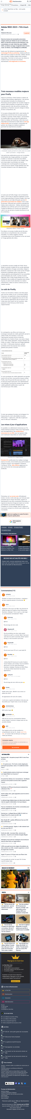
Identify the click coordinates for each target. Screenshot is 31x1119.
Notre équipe (4, 1095)
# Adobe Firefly (18, 527)
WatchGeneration (9, 1001)
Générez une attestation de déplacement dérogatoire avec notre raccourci (15, 1076)
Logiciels (26, 33)
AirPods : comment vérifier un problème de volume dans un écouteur (15, 1066)
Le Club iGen (8, 990)
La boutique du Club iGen (7, 1009)
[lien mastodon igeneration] (16, 1083)
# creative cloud (6, 530)
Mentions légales (5, 1091)
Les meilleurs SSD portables (9, 1018)
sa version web (14, 496)
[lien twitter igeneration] (22, 1083)
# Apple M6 (23, 5)
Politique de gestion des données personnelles (12, 1094)
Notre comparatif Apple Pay (9, 1020)
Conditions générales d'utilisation (9, 1092)
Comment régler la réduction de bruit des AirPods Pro (13, 1073)
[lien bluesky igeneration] (25, 1083)
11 (17, 34)
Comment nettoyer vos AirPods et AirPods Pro (12, 1068)
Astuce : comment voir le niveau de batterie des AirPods (14, 1072)
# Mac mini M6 (5, 5)
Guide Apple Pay (5, 1069)
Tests (4, 892)
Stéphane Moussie (6, 32)
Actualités (6, 754)
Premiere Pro (5, 460)
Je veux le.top (4, 1006)
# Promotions (14, 5)
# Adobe (4, 527)
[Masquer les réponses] (2, 650)
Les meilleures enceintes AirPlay (10, 1016)
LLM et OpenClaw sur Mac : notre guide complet (14, 9)
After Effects (15, 465)
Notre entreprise (5, 1096)
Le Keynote (3, 1007)
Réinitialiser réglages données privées (15, 1109)
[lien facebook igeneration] (19, 1083)
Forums (3, 1005)
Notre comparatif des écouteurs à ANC (12, 1022)
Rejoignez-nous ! (15, 981)
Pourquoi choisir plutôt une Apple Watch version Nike (13, 1071)
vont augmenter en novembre (17, 61)
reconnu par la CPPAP (23, 1104)
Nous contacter (4, 1098)
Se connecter (15, 747)
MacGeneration (8, 994)
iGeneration (7, 998)
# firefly (10, 527)
